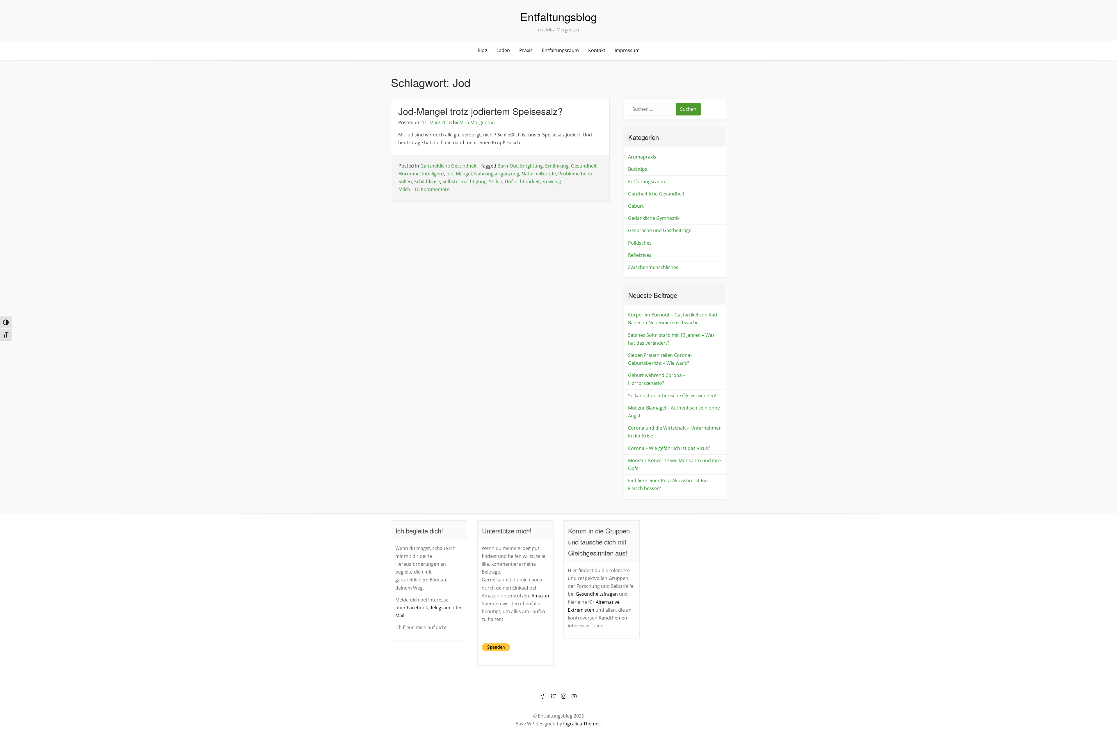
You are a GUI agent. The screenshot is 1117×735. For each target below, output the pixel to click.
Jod (450, 173)
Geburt (636, 206)
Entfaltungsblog (558, 16)
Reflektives (639, 255)
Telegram (440, 607)
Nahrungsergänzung (496, 173)
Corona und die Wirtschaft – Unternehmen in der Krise (675, 432)
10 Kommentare (432, 189)
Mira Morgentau (477, 122)
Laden (503, 50)
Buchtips (637, 169)
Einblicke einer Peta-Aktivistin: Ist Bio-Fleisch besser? (668, 484)
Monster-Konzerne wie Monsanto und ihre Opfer (674, 464)
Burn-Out (507, 166)
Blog (482, 50)
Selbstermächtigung (464, 181)
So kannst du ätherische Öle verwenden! (672, 395)
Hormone (409, 173)
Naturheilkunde (539, 173)
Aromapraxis (642, 157)
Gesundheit (584, 166)
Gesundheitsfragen (597, 594)
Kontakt (596, 50)
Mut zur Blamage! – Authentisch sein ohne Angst (674, 412)
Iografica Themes (582, 723)
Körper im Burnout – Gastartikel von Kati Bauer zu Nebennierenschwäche (672, 319)
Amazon (540, 595)
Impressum (627, 50)
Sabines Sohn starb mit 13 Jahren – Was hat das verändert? (671, 339)
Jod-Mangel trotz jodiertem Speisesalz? (480, 111)
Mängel (464, 173)
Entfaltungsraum (560, 50)
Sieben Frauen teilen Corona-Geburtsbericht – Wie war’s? (660, 359)
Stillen (495, 181)
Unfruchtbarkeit (522, 181)
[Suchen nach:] (652, 110)
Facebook (417, 607)
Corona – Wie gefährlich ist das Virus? (669, 448)
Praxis (526, 50)
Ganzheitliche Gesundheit (448, 166)
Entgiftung (531, 166)
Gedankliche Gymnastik (654, 218)
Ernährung (557, 166)
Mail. (400, 615)
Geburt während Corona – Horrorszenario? (656, 379)
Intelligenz (433, 173)
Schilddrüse (427, 181)
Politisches (640, 243)
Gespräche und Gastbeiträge (659, 230)
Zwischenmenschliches (653, 267)
